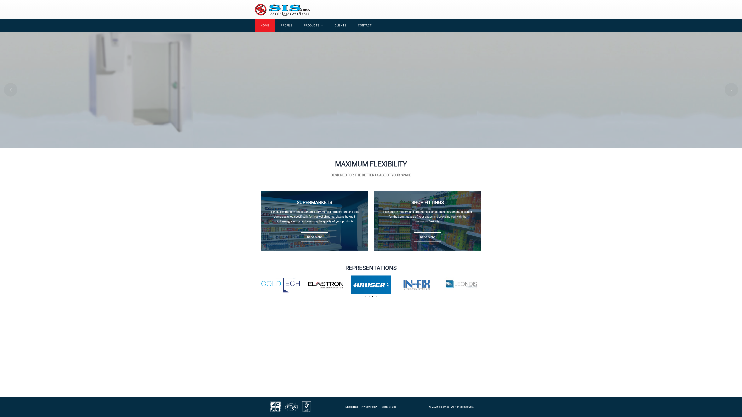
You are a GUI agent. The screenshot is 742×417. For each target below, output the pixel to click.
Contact (365, 25)
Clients (340, 25)
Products (312, 25)
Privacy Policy (369, 406)
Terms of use (388, 406)
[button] (321, 25)
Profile (286, 25)
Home (265, 25)
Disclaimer (351, 406)
